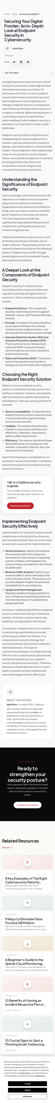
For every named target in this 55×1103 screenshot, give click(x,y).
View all (5, 847)
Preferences (27, 1097)
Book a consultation (20, 506)
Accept (27, 1084)
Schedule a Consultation (27, 805)
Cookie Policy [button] (25, 1073)
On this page (12, 73)
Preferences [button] (40, 1076)
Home (7, 14)
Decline (27, 1090)
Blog (15, 14)
